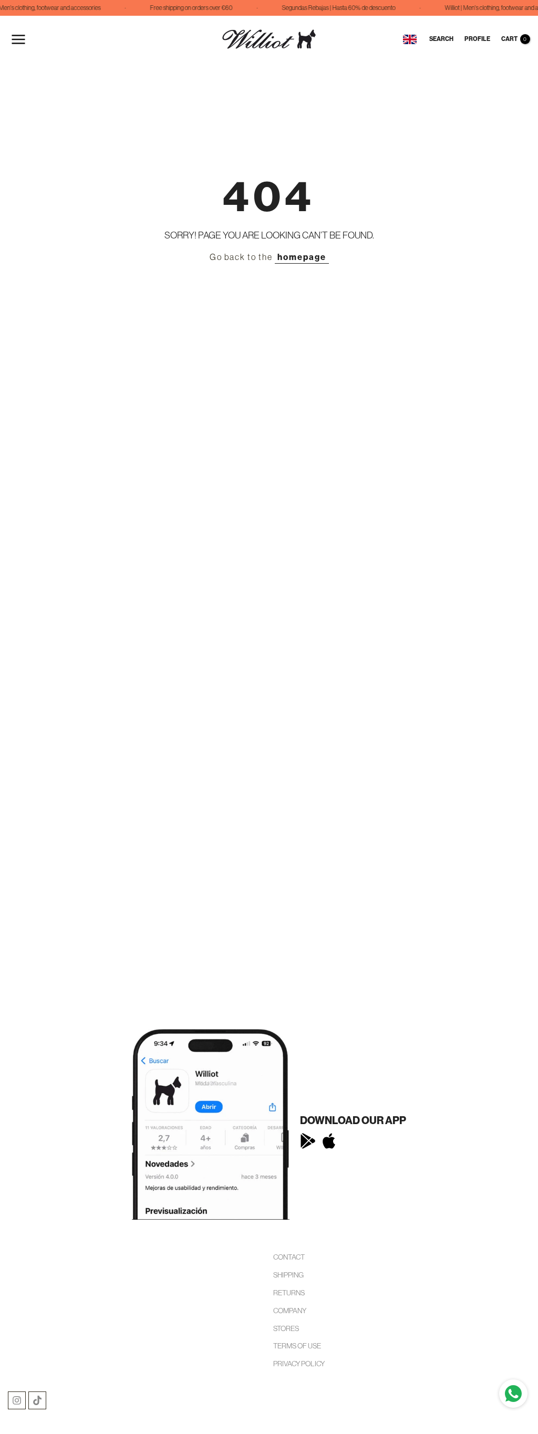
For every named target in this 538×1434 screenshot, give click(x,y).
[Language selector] (410, 39)
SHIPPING (288, 1275)
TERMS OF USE (297, 1346)
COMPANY (289, 1310)
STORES (286, 1328)
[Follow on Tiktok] (37, 1400)
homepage (301, 257)
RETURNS (289, 1292)
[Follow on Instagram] (17, 1400)
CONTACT (289, 1257)
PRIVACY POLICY (299, 1363)
